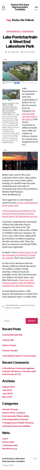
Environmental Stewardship (20, 31)
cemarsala (15, 52)
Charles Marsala (11, 305)
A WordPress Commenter (14, 368)
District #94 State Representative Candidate (20, 7)
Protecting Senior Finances (15, 419)
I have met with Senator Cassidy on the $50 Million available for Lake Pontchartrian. (18, 283)
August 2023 (8, 387)
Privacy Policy (7, 465)
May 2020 (7, 397)
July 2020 (7, 390)
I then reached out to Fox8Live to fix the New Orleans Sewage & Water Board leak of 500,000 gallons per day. (20, 214)
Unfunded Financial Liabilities (16, 426)
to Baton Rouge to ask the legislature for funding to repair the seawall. (19, 255)
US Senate (16, 308)
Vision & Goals (9, 345)
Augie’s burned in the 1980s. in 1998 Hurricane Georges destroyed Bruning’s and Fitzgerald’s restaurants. (10, 107)
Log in (5, 438)
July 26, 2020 (29, 52)
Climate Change (10, 409)
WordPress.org (9, 448)
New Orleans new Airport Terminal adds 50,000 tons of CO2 (19, 371)
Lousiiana (22, 305)
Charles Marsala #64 (12, 335)
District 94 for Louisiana (13, 413)
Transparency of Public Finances (18, 423)
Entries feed (8, 442)
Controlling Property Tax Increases (19, 356)
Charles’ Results (10, 350)
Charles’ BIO (8, 340)
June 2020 (7, 393)
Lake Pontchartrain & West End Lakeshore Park (20, 42)
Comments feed (10, 445)
